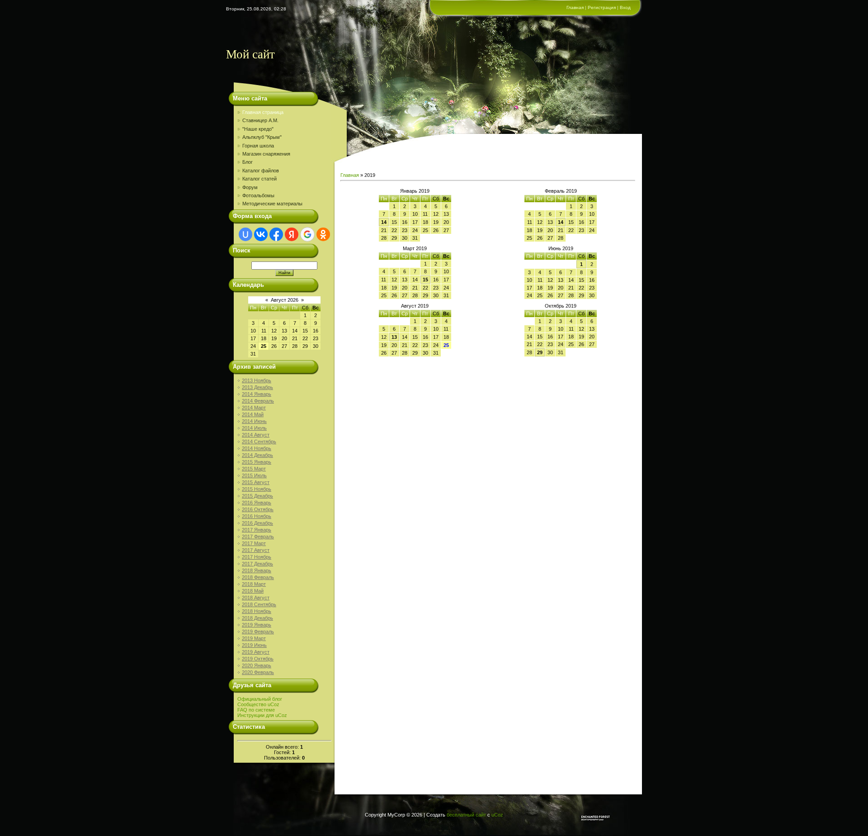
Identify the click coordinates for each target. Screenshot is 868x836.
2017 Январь (256, 529)
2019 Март (254, 638)
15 (425, 279)
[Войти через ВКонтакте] (261, 234)
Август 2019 (415, 306)
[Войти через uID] (245, 234)
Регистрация (602, 7)
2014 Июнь (254, 421)
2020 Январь (256, 665)
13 (394, 337)
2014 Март (254, 407)
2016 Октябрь (258, 509)
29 (539, 352)
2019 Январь (256, 624)
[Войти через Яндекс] (291, 234)
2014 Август (255, 434)
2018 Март (254, 584)
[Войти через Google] (307, 234)
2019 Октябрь (258, 658)
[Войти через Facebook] (276, 234)
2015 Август (255, 482)
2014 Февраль (258, 401)
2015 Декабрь (257, 496)
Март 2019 (415, 248)
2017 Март (254, 543)
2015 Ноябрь (256, 489)
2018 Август (255, 597)
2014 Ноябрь (256, 448)
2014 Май (253, 414)
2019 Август (255, 652)
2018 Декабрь (257, 618)
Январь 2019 (414, 191)
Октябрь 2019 (560, 306)
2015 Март (254, 468)
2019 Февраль (258, 631)
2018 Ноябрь (256, 611)
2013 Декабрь (257, 387)
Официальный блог (259, 699)
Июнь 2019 (560, 248)
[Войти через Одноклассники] (323, 234)
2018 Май (253, 591)
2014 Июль (254, 428)
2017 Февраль (258, 536)
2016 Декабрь (257, 523)
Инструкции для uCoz (262, 715)
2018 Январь (256, 570)
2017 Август (255, 550)
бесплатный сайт (466, 814)
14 (384, 222)
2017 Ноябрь (256, 557)
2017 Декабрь (257, 563)
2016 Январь (256, 502)
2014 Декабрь (257, 455)
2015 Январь (256, 462)
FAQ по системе (256, 709)
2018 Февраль (258, 577)
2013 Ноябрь (256, 380)
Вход (625, 7)
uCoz (497, 814)
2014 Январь (256, 394)
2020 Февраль (258, 672)
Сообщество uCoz (258, 704)
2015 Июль (254, 475)
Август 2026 (284, 300)
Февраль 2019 (561, 191)
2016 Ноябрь (256, 516)
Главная (575, 7)
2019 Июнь (254, 645)
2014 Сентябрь (259, 441)
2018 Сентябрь (259, 604)
